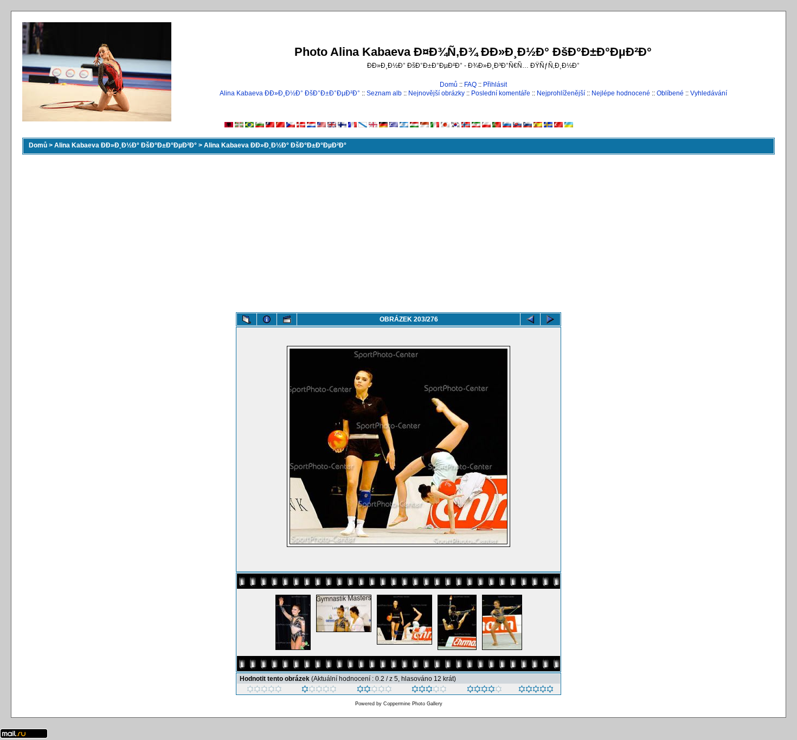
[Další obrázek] (550, 319)
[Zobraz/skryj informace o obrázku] (267, 319)
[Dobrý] (429, 690)
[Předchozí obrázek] (530, 319)
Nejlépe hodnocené (621, 93)
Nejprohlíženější (561, 93)
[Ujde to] (374, 690)
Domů (449, 84)
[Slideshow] (287, 319)
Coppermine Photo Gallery (412, 703)
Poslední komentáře (500, 93)
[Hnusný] (264, 690)
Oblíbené (670, 93)
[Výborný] (484, 690)
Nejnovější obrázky (436, 93)
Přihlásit (495, 84)
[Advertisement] (398, 231)
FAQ (470, 84)
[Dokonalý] (536, 690)
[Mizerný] (319, 690)
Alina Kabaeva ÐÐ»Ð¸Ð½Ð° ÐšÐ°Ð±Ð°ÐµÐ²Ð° (290, 93)
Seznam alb (384, 93)
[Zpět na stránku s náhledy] (246, 319)
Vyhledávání (708, 93)
